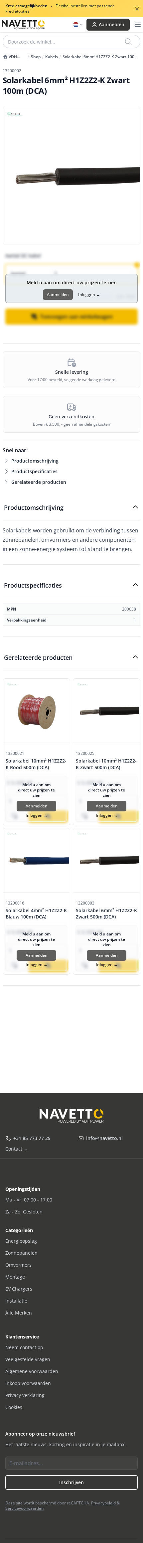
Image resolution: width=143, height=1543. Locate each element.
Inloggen (89, 294)
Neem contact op (24, 1347)
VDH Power (10, 57)
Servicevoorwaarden (24, 1508)
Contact (16, 1149)
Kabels (51, 57)
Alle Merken (18, 1313)
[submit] (129, 41)
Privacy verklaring (25, 1395)
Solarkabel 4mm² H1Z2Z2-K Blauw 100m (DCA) (36, 913)
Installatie (16, 1301)
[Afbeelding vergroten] (71, 175)
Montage (15, 1277)
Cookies (13, 1407)
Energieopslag (21, 1241)
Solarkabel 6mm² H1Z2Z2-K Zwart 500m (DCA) (106, 913)
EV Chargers (18, 1289)
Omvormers (18, 1265)
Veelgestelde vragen (27, 1359)
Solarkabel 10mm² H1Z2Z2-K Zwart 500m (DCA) (106, 764)
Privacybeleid (103, 1503)
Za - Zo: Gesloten (24, 1211)
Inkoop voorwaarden (28, 1383)
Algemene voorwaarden (31, 1371)
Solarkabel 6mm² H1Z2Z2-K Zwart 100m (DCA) (100, 57)
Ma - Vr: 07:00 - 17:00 (28, 1199)
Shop (36, 57)
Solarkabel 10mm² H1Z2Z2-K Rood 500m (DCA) (36, 764)
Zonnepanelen (21, 1253)
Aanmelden (111, 24)
